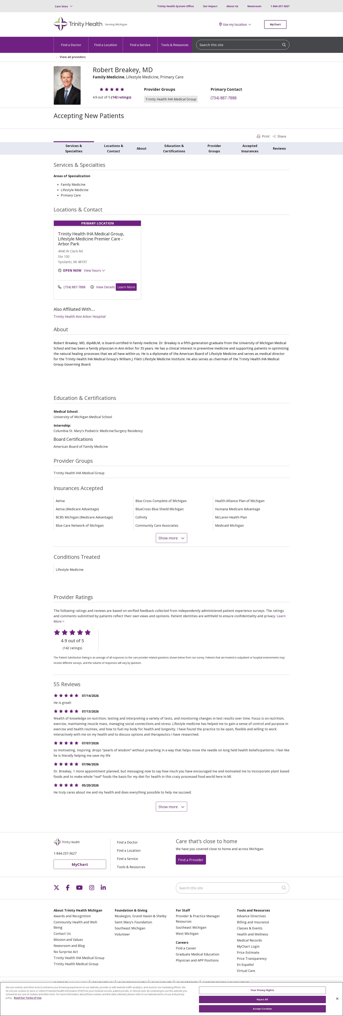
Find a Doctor (71, 45)
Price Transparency (252, 958)
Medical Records (249, 940)
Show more (168, 537)
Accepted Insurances (249, 148)
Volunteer (122, 934)
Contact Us (62, 933)
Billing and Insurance (253, 922)
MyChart (275, 24)
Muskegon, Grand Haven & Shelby (140, 916)
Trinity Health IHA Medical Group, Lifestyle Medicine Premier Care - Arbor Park (91, 239)
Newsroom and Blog (69, 945)
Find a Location (105, 45)
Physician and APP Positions (197, 960)
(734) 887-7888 (224, 97)
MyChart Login (248, 946)
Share (281, 136)
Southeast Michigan (130, 928)
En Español (245, 964)
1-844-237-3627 (279, 6)
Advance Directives (251, 916)
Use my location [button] (235, 24)
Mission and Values (68, 939)
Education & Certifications (174, 148)
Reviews (279, 148)
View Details (105, 287)
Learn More (126, 287)
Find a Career (186, 948)
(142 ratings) (121, 97)
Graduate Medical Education (197, 954)
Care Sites (61, 6)
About (141, 148)
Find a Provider (190, 859)
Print (265, 136)
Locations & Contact (113, 148)
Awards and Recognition (72, 916)
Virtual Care (246, 970)
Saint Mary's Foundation (133, 922)
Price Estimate (248, 952)
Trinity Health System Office (175, 6)
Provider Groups (214, 148)
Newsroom (254, 6)
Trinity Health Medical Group (76, 964)
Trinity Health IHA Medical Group (79, 958)
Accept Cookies (262, 1008)
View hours (93, 270)
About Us (232, 6)
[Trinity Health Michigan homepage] (78, 24)
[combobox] (242, 45)
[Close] (337, 999)
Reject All (262, 999)
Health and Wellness (252, 934)
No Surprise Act (66, 952)
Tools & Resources (174, 45)
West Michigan (187, 933)
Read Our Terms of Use (27, 997)
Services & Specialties (73, 148)
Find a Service (140, 45)
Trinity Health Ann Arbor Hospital (80, 316)
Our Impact (210, 6)
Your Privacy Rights (262, 990)
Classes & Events (249, 928)
